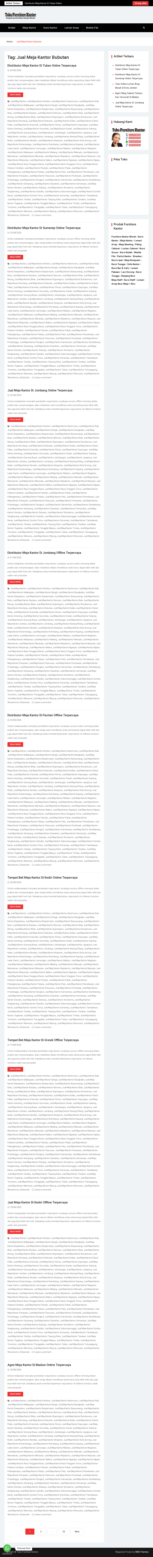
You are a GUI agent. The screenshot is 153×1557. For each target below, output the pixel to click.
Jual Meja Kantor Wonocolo (70, 211)
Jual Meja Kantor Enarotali (25, 125)
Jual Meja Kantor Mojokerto (57, 156)
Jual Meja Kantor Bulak (64, 121)
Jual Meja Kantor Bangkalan (71, 105)
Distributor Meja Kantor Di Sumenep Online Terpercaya (44, 228)
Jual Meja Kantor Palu (55, 172)
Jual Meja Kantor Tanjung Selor (46, 199)
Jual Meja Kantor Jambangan (52, 133)
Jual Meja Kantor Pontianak (68, 176)
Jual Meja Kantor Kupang (71, 144)
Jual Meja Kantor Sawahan (46, 184)
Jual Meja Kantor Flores (50, 125)
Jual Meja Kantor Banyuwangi (69, 109)
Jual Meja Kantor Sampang (20, 184)
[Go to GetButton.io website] (7, 1554)
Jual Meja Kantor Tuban (56, 207)
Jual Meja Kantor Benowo (49, 113)
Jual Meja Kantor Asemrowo (64, 101)
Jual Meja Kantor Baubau (24, 113)
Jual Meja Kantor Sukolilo (32, 191)
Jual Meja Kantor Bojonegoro (50, 117)
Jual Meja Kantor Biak (72, 113)
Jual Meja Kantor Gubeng (84, 128)
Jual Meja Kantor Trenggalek (30, 207)
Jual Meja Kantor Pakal (59, 168)
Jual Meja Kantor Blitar (25, 117)
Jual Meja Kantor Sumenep (56, 195)
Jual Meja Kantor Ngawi (89, 160)
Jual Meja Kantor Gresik (61, 128)
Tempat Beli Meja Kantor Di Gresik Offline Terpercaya (43, 1040)
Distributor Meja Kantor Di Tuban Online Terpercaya (43, 4)
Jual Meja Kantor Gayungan (75, 125)
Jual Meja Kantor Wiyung (44, 211)
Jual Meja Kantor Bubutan (40, 121)
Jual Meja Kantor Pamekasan (80, 172)
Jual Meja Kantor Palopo (32, 172)
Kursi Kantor (50, 27)
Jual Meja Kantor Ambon (38, 101)
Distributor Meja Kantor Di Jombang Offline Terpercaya (44, 553)
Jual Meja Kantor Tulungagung (82, 207)
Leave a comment (42, 215)
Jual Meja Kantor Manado (70, 152)
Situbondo (25, 215)
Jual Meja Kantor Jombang (40, 136)
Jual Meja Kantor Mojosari (83, 156)
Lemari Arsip (72, 27)
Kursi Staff (129, 280)
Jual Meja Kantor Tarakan (74, 199)
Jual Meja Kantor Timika (68, 203)
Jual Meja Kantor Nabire (40, 160)
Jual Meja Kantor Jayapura (79, 133)
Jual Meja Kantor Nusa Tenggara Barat (25, 164)
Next (77, 1531)
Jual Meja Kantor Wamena (19, 211)
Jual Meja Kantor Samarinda (58, 180)
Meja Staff (116, 280)
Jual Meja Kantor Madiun (58, 148)
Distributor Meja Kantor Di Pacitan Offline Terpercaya (42, 715)
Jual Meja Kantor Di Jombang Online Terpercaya (39, 390)
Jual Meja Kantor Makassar (20, 152)
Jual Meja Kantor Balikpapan (20, 105)
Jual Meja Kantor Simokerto (60, 187)
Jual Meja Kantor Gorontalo (36, 128)
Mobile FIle (92, 27)
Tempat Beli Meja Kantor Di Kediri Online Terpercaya (42, 877)
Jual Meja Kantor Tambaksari (84, 195)
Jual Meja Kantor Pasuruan (41, 176)
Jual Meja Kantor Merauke (31, 156)
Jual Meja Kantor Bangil (46, 105)
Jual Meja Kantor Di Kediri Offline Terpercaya (37, 1202)
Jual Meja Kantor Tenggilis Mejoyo (40, 203)
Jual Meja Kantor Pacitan (36, 168)
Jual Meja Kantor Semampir (73, 184)
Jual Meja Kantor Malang (45, 152)
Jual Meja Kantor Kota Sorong (77, 140)
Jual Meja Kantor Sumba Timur (28, 195)
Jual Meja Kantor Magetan (83, 148)
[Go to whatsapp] (7, 1548)
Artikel (11, 27)
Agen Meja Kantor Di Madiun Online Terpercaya (39, 1365)
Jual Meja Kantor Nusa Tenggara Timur (63, 164)
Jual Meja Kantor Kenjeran (50, 140)
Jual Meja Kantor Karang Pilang (68, 136)
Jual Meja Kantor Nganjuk (65, 160)
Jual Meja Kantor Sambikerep (86, 180)
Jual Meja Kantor (18, 101)
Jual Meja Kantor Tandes (19, 199)
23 (64, 1531)
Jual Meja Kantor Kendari (25, 140)
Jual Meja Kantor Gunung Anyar (22, 133)
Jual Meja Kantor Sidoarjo (34, 187)
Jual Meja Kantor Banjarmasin (40, 109)
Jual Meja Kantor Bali (89, 101)
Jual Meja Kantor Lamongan (33, 148)
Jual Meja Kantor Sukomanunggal (60, 191)
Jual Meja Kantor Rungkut (32, 180)
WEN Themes (142, 1552)
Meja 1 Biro (129, 283)
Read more (15, 95)
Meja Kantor (29, 27)
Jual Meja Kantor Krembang (45, 144)
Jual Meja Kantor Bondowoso (78, 117)
